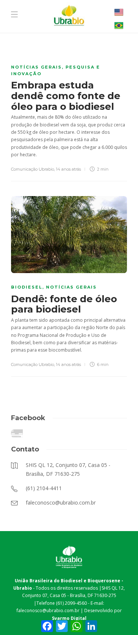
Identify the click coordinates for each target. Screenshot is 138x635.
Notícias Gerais (36, 67)
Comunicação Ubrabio (32, 169)
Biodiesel (26, 287)
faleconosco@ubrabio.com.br (48, 610)
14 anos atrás (68, 169)
